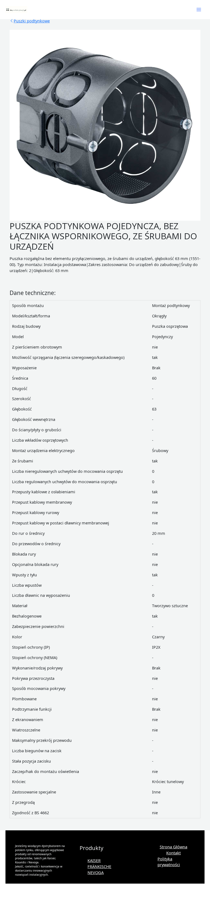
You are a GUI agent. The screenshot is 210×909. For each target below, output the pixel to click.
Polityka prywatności (169, 861)
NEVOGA (96, 872)
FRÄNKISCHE (99, 866)
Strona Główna (173, 846)
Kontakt (173, 852)
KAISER (94, 860)
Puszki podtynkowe (32, 20)
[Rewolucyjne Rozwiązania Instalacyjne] (16, 9)
